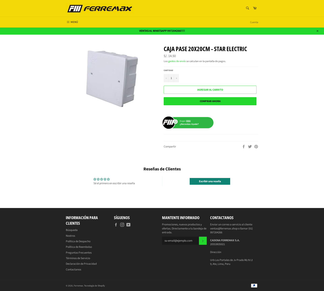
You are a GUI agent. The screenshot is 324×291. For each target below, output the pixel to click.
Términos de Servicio (78, 258)
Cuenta (254, 22)
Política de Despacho (78, 241)
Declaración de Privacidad (81, 264)
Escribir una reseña (210, 181)
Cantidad (168, 70)
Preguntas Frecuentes (79, 253)
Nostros (70, 236)
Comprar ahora (210, 101)
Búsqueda (72, 230)
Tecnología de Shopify (94, 285)
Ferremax (78, 285)
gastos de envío (177, 61)
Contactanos (73, 270)
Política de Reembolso (79, 247)
